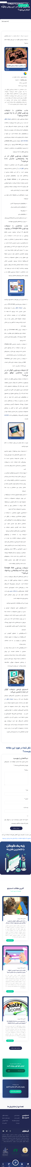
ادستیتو (26, 36)
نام (27, 790)
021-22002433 (15, 1091)
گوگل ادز (21, 168)
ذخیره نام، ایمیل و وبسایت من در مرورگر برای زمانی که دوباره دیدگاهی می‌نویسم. (16, 821)
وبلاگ (22, 36)
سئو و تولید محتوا (6, 1118)
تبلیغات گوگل (7, 119)
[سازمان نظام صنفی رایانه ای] (15, 1151)
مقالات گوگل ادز (15, 36)
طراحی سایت (16, 1118)
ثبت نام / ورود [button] (22, 5)
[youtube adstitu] (3, 1131)
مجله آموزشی (5, 1120)
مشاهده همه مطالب (16, 1048)
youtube (6, 415)
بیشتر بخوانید (9, 940)
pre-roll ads (24, 141)
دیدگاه (26, 770)
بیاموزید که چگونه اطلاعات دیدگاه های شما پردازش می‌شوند (16, 838)
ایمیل (26, 799)
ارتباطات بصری (13, 591)
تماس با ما (4, 1123)
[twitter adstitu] (6, 1131)
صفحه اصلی (16, 1115)
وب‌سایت (26, 807)
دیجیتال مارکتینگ (15, 1120)
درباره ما (17, 1123)
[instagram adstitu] (10, 1131)
